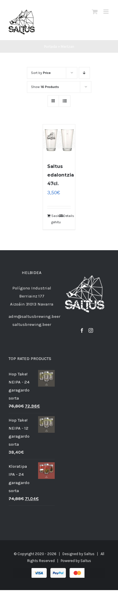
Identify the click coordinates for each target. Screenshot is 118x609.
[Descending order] (84, 73)
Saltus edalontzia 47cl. (60, 175)
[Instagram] (90, 330)
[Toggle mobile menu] (106, 12)
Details (67, 216)
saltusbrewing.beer (31, 324)
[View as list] (64, 101)
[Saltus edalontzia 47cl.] (59, 140)
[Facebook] (82, 330)
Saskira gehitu (55, 219)
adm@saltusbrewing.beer (34, 316)
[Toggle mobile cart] (95, 12)
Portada (50, 46)
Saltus (89, 554)
